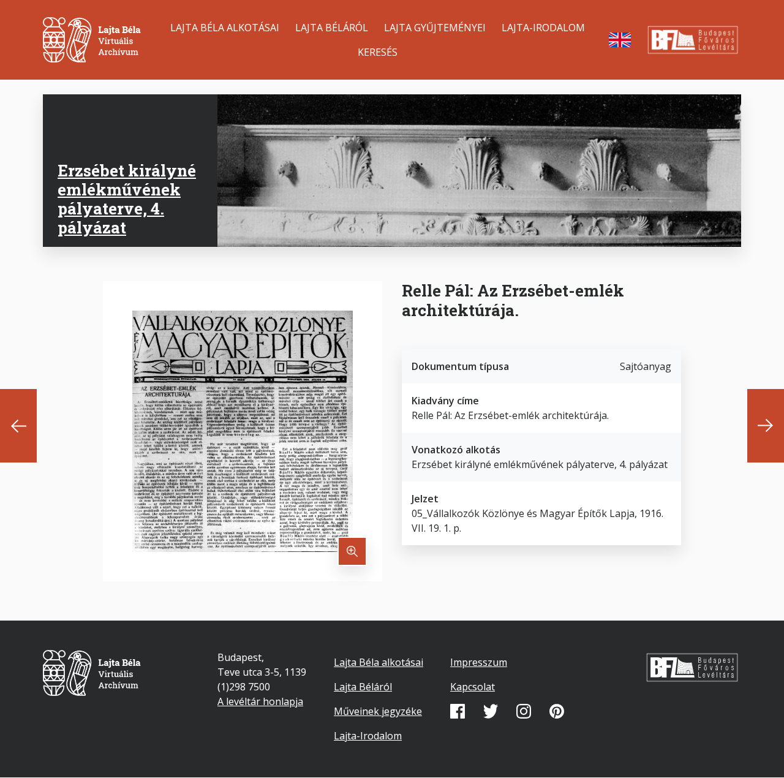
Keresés (378, 52)
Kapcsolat (472, 686)
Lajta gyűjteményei (435, 27)
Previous (18, 426)
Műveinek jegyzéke (378, 711)
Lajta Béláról (331, 27)
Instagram (523, 711)
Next (765, 426)
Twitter (490, 711)
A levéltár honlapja (260, 701)
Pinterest (556, 711)
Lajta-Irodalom (543, 27)
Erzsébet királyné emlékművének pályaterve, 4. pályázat (127, 199)
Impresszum (478, 662)
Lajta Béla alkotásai (224, 27)
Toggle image (352, 551)
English (620, 39)
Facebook (457, 711)
